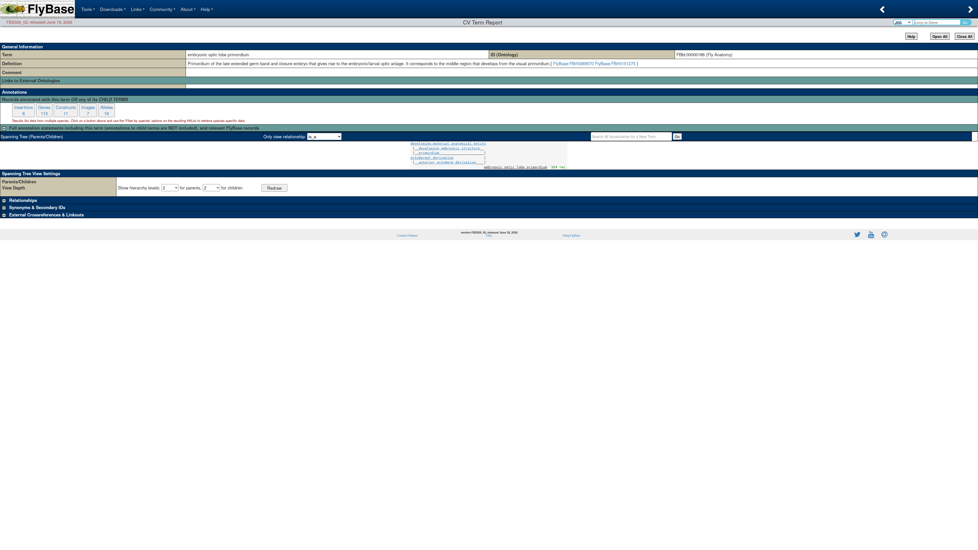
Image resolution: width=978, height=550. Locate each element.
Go (965, 22)
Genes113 (44, 110)
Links (136, 9)
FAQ (489, 235)
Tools (86, 9)
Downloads (111, 9)
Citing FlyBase (570, 235)
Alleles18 (106, 110)
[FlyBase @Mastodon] (843, 234)
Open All (939, 36)
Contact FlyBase (407, 235)
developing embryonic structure (449, 148)
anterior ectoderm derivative (447, 162)
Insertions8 (23, 110)
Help (205, 9)
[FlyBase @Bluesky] (828, 234)
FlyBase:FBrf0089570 (573, 63)
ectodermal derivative (432, 158)
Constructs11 (66, 110)
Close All (964, 36)
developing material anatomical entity (448, 143)
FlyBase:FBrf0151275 (615, 63)
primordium (429, 153)
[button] (881, 8)
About (187, 9)
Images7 (88, 110)
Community (161, 9)
